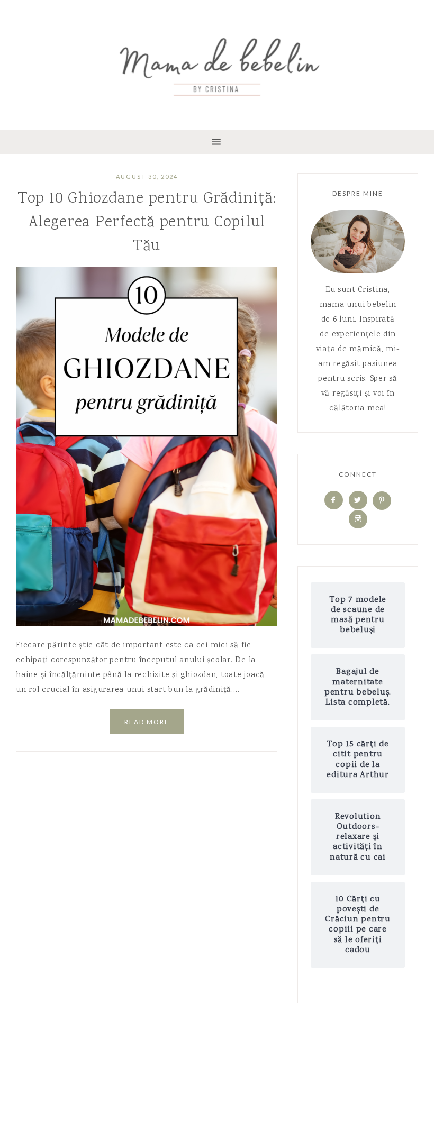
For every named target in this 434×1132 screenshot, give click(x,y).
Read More (146, 722)
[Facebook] (334, 501)
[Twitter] (358, 501)
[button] (217, 142)
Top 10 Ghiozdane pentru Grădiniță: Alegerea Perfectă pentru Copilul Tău (146, 223)
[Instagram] (358, 519)
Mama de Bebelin (217, 63)
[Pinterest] (382, 501)
